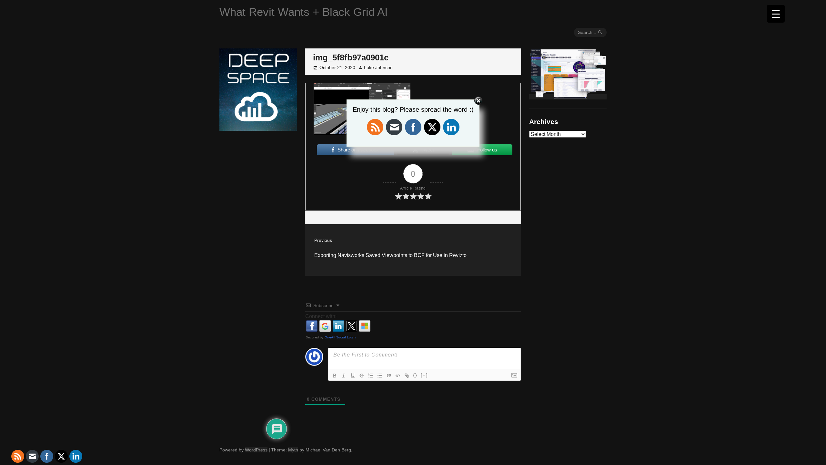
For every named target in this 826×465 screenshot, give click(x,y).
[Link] (406, 375)
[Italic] (343, 375)
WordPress (256, 449)
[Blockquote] (388, 375)
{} (415, 375)
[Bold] (334, 375)
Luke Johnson (378, 67)
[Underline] (352, 375)
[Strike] (361, 375)
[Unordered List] (379, 375)
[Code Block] (397, 375)
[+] (424, 375)
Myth (293, 449)
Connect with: (321, 316)
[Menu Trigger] (776, 14)
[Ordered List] (370, 375)
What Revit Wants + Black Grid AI (303, 11)
